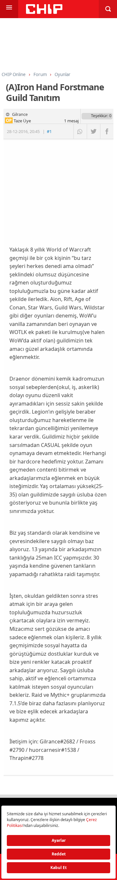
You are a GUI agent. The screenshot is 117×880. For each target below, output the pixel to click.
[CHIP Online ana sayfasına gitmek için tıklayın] (44, 12)
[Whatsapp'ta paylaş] (80, 131)
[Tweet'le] (93, 131)
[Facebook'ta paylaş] (106, 131)
